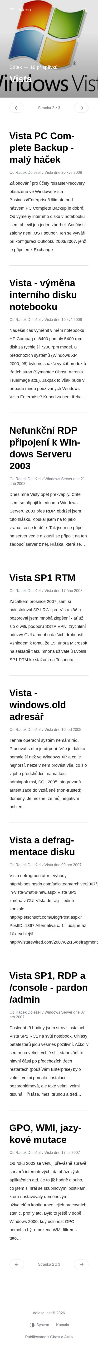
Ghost (55, 1337)
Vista (48, 172)
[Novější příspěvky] (17, 108)
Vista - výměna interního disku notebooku (43, 295)
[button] (85, 9)
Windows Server (58, 479)
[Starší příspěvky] (81, 108)
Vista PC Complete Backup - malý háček (41, 148)
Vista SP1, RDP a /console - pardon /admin (48, 987)
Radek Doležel (28, 172)
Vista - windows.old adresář (37, 705)
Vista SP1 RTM (42, 578)
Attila (68, 1337)
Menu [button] (25, 9)
